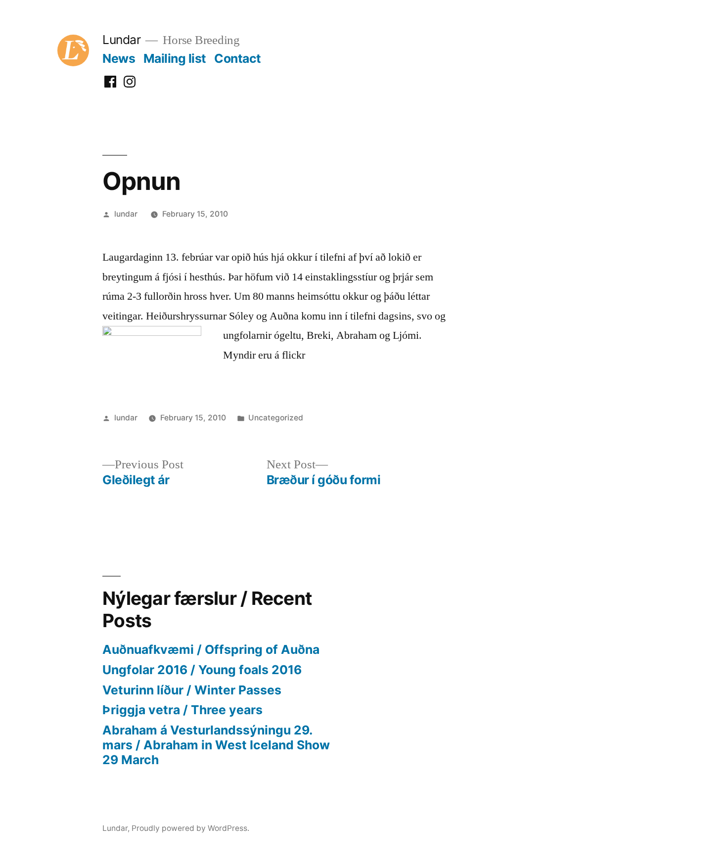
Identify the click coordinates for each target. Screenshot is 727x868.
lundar (125, 214)
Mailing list (174, 58)
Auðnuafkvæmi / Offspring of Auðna (210, 649)
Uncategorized (275, 417)
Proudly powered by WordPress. (190, 828)
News (118, 58)
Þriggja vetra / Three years (182, 709)
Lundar (121, 39)
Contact (237, 58)
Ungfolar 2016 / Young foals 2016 (202, 669)
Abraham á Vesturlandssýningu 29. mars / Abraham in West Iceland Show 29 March (216, 745)
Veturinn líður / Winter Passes (191, 690)
